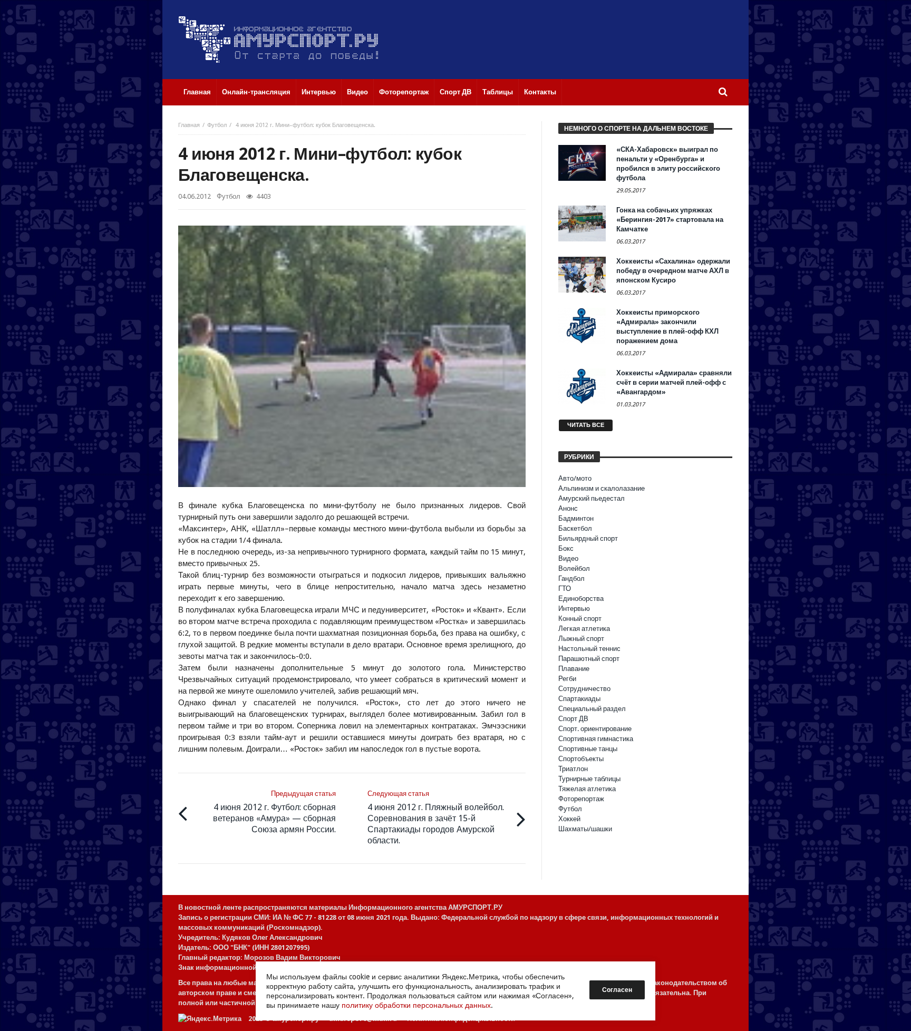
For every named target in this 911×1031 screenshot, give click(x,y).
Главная (189, 125)
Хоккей (569, 819)
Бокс (566, 548)
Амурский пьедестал (591, 498)
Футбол (217, 125)
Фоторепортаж (581, 799)
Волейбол (574, 568)
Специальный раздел (592, 709)
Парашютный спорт (588, 659)
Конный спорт (580, 619)
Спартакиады (579, 699)
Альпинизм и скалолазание (601, 488)
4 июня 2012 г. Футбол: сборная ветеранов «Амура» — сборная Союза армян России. (274, 812)
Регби (567, 679)
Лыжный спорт (581, 639)
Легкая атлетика (584, 629)
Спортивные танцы (587, 749)
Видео (568, 558)
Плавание (573, 669)
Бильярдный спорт (588, 538)
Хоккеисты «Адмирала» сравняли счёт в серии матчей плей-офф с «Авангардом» (674, 382)
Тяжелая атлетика (587, 789)
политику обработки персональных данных (416, 1005)
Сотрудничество (584, 689)
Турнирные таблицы (589, 779)
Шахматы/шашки (585, 829)
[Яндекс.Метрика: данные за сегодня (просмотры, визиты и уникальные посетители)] (209, 1019)
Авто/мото (575, 478)
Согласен (617, 990)
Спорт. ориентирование (595, 729)
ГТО (564, 588)
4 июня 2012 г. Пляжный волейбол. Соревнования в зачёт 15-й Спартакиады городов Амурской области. (435, 817)
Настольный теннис (589, 649)
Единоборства (581, 598)
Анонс (568, 508)
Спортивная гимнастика (595, 739)
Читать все (585, 425)
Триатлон (573, 769)
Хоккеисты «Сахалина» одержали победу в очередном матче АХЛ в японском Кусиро (673, 270)
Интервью (574, 608)
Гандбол (571, 578)
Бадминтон (576, 518)
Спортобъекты (581, 759)
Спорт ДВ (573, 719)
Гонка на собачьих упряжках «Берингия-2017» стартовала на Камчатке (669, 219)
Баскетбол (575, 528)
